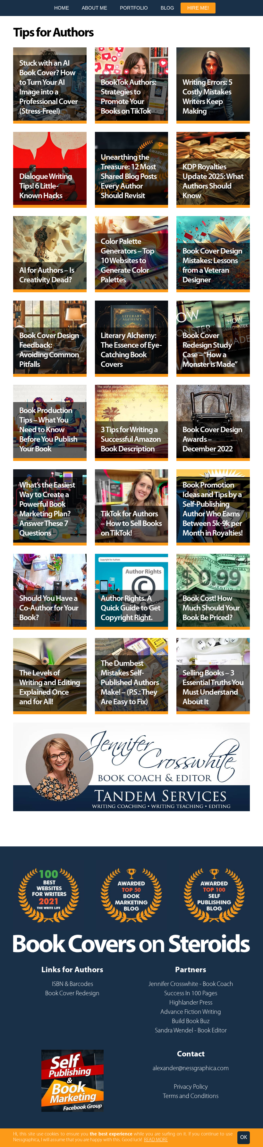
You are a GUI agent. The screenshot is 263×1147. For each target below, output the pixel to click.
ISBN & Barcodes (72, 984)
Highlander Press (190, 1003)
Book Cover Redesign (72, 993)
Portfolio (134, 8)
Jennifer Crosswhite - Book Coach (190, 984)
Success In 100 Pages (190, 993)
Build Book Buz (190, 1021)
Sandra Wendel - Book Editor (191, 1031)
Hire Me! (198, 8)
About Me (94, 8)
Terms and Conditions (190, 1096)
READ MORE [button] (156, 1140)
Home (61, 8)
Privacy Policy (191, 1087)
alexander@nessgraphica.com (191, 1068)
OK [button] (243, 1137)
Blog (167, 8)
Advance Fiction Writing (190, 1012)
